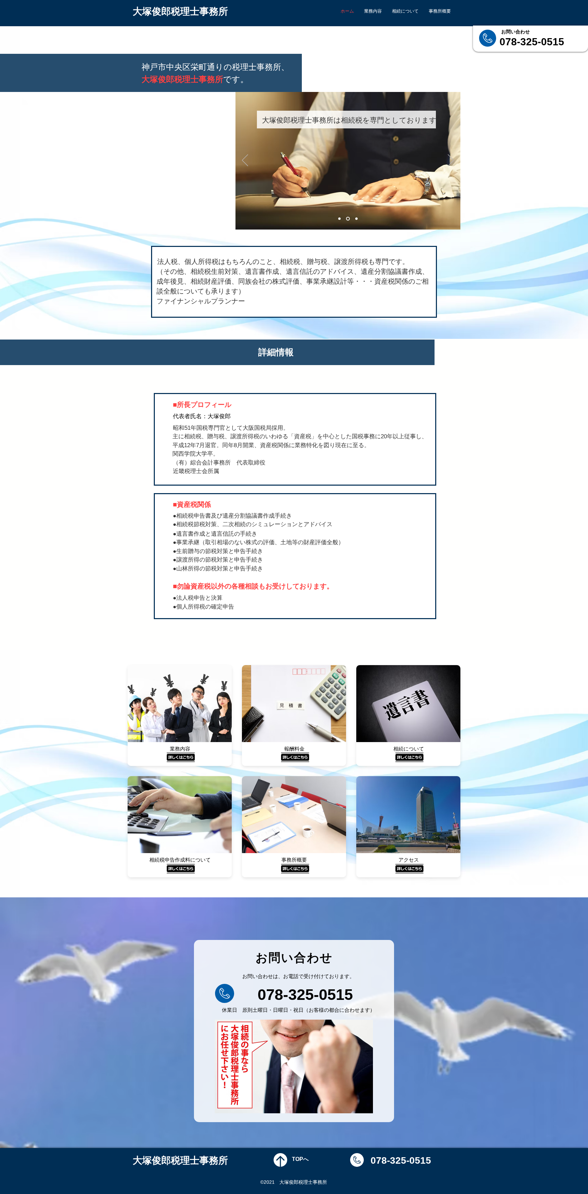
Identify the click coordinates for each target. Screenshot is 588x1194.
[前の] (245, 160)
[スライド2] (347, 219)
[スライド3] (356, 219)
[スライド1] (339, 219)
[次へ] (451, 160)
